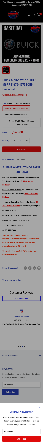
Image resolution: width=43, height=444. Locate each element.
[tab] (8, 160)
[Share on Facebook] (25, 268)
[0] (38, 14)
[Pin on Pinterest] (30, 268)
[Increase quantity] (26, 140)
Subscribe (21, 439)
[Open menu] (3, 15)
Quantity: (6, 140)
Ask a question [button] (21, 298)
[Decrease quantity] (14, 140)
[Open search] (29, 15)
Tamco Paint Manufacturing (14, 95)
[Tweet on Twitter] (34, 268)
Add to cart (21, 149)
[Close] (40, 407)
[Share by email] (39, 268)
